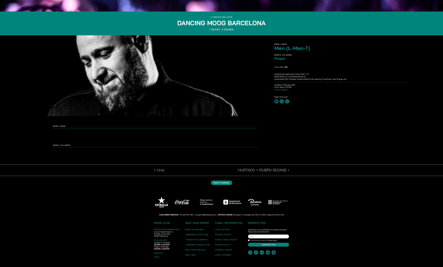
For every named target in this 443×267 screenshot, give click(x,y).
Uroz (160, 170)
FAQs (156, 257)
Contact (158, 253)
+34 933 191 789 (186, 215)
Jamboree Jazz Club (196, 235)
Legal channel (223, 255)
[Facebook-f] (256, 252)
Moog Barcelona (194, 229)
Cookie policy (223, 245)
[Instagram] (250, 252)
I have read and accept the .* (264, 240)
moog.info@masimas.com (205, 215)
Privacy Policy (223, 235)
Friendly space (223, 250)
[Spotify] (268, 252)
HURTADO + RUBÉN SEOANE (262, 170)
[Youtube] (274, 252)
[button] (276, 101)
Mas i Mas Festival (195, 250)
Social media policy (226, 240)
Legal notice (222, 229)
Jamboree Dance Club (197, 245)
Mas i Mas (190, 255)
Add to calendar (281, 90)
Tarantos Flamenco (196, 240)
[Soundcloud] (262, 252)
